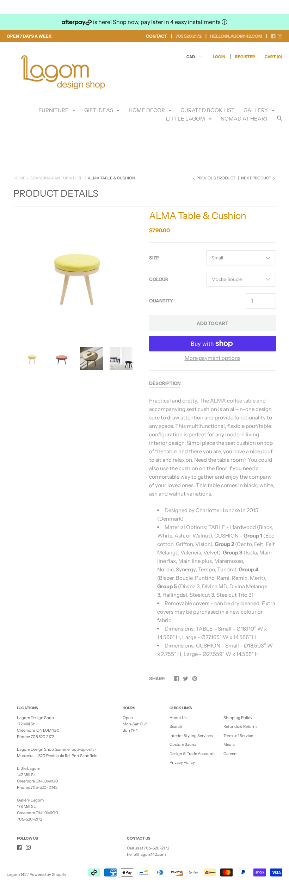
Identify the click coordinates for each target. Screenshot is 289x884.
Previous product (216, 178)
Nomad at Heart (244, 118)
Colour (158, 279)
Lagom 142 (16, 874)
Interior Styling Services (191, 735)
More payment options (212, 358)
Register (245, 56)
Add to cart (212, 323)
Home (19, 178)
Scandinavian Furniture (56, 178)
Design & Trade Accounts (192, 753)
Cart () (273, 56)
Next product (256, 178)
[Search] (279, 121)
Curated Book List (207, 110)
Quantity (161, 300)
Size (154, 257)
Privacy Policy (182, 762)
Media (229, 744)
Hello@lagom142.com (236, 36)
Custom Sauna (183, 744)
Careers (230, 753)
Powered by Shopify (48, 874)
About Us (178, 717)
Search (176, 726)
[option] (76, 271)
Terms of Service (238, 735)
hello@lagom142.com (146, 854)
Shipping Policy (237, 717)
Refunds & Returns (240, 726)
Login (219, 56)
